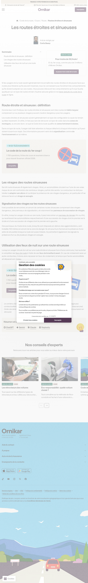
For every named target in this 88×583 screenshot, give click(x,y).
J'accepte (57, 320)
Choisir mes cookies (30, 320)
